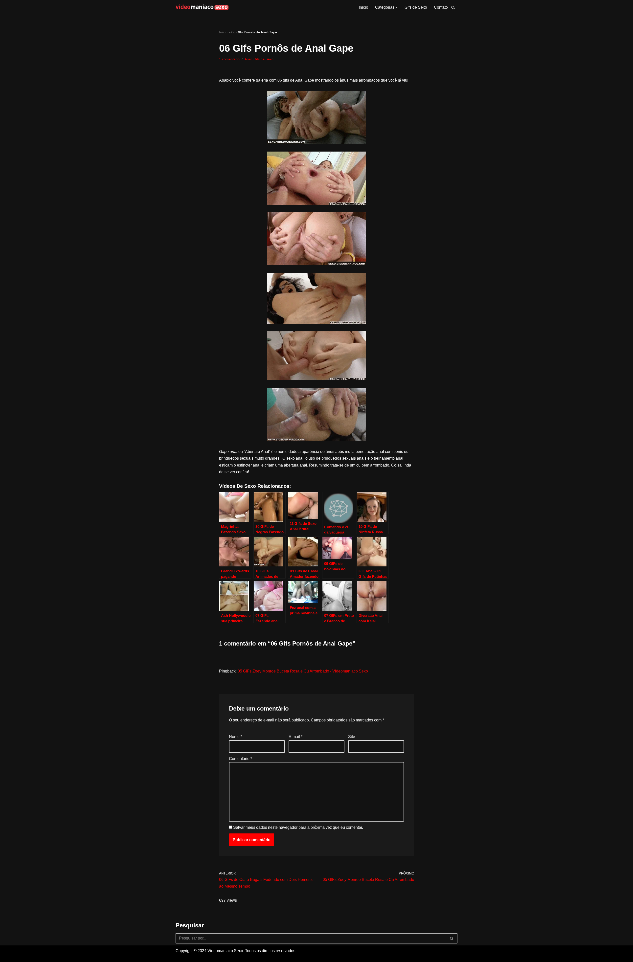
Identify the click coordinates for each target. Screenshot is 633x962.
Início (223, 32)
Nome (235, 737)
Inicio (363, 7)
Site (351, 737)
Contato (441, 7)
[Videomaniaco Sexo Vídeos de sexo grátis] (202, 7)
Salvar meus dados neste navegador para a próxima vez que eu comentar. (298, 827)
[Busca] (453, 7)
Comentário (240, 759)
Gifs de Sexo (416, 7)
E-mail (295, 737)
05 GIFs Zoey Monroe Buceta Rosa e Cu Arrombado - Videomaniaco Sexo (303, 671)
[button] (397, 7)
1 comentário (229, 59)
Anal (248, 59)
